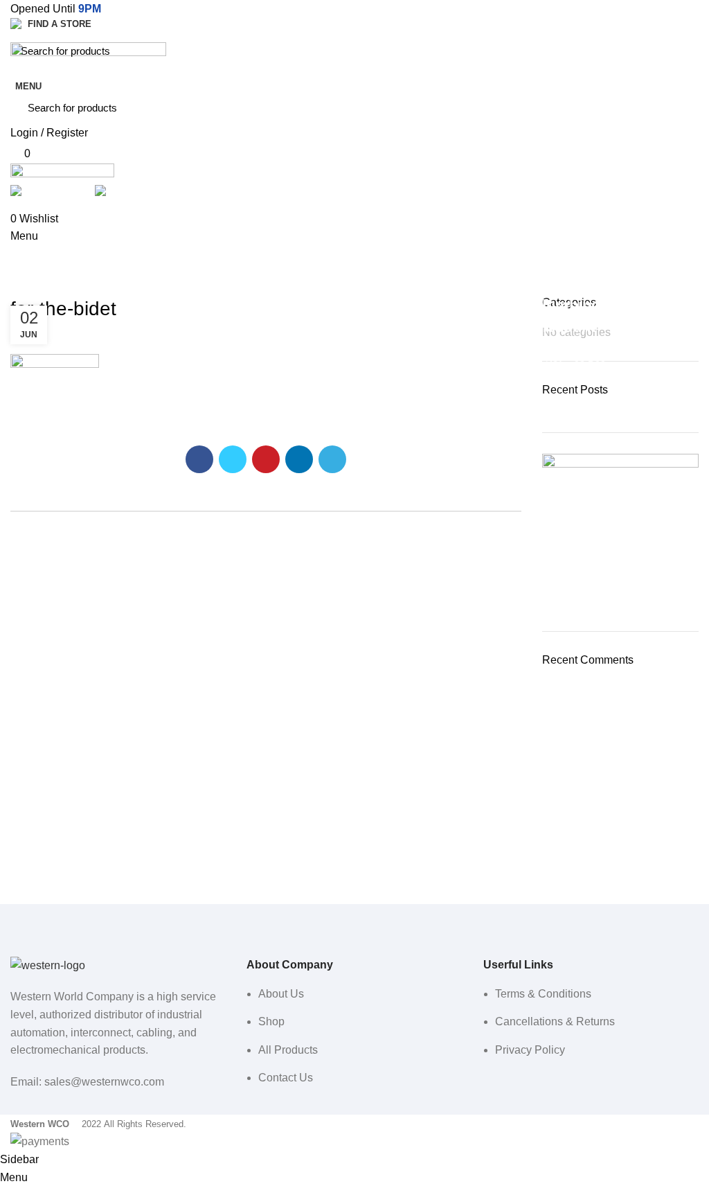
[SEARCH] (681, 51)
